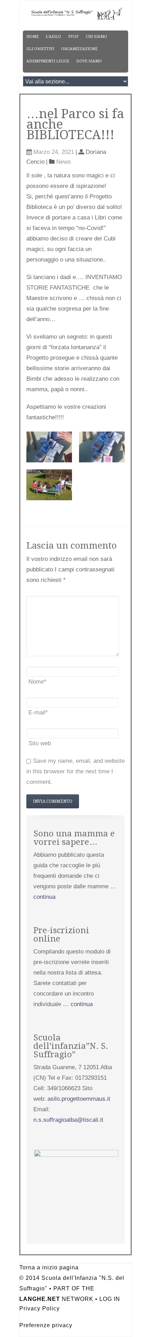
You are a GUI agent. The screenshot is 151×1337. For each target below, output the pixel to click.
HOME (32, 36)
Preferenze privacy (45, 1325)
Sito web (39, 743)
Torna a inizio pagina (49, 1267)
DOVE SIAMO (89, 61)
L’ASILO (53, 36)
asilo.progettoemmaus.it (78, 1098)
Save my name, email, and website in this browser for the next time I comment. (75, 771)
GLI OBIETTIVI (40, 49)
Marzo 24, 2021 (53, 152)
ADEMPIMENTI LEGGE (47, 61)
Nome (37, 681)
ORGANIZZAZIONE (79, 49)
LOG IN (109, 1299)
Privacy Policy (39, 1308)
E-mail (38, 712)
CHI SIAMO (96, 36)
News (63, 161)
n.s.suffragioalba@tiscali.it (68, 1120)
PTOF (73, 36)
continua (44, 897)
